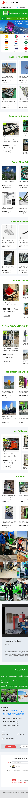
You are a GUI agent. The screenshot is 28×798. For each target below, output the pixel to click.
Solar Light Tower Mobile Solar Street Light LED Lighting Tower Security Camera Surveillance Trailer (9, 496)
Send (14, 780)
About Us (16, 18)
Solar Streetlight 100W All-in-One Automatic (8, 182)
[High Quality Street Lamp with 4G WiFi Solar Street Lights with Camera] (9, 198)
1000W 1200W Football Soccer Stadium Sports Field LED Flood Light (9, 77)
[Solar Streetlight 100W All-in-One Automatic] (9, 173)
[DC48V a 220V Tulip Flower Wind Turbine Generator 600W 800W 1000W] (9, 408)
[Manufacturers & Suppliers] (9, 2)
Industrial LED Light (10, 714)
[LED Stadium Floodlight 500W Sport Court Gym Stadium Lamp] (9, 93)
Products (10, 18)
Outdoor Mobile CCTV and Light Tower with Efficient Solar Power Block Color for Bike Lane (9, 521)
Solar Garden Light (18, 711)
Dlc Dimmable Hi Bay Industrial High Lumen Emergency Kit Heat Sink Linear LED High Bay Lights (8, 241)
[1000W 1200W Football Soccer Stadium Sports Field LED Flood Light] (9, 67)
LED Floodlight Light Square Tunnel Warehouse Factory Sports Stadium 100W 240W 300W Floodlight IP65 (11, 140)
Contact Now (7, 151)
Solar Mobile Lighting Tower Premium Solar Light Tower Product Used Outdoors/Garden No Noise (11, 455)
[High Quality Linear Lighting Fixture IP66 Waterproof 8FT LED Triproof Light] (9, 258)
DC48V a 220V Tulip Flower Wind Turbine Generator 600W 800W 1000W (8, 417)
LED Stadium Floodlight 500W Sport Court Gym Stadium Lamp (9, 102)
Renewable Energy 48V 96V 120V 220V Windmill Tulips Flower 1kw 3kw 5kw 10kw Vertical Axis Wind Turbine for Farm (8, 391)
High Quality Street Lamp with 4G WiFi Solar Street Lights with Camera (9, 207)
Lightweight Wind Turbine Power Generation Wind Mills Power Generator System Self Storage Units (11, 304)
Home (3, 18)
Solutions (22, 18)
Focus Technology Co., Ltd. (17, 792)
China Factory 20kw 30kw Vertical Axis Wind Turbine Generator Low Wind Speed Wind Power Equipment (11, 350)
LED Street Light (15, 713)
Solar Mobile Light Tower (15, 710)
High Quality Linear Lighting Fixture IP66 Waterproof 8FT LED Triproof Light (8, 267)
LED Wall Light (17, 714)
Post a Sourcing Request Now (19, 782)
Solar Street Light (10, 711)
